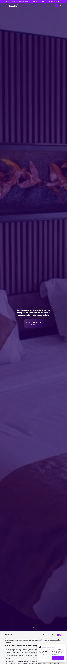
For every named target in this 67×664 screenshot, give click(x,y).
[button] (60, 6)
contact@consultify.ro (23, 1)
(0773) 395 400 (11, 1)
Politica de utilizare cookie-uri (51, 654)
